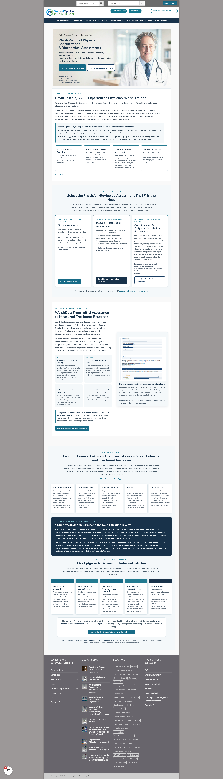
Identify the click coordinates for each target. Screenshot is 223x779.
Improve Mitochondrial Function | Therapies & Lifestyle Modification (99, 757)
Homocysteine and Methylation (97, 678)
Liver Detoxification (121, 724)
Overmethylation (126, 743)
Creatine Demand (120, 678)
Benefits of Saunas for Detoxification (98, 668)
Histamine (130, 709)
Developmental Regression (124, 686)
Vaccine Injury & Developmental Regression (96, 699)
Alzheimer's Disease (121, 666)
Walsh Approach (120, 763)
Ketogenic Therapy (133, 720)
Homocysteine (119, 716)
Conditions (77, 20)
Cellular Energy (127, 670)
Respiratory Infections (122, 751)
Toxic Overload (133, 755)
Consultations (61, 20)
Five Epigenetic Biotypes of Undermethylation (157, 699)
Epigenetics (118, 693)
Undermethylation (121, 759)
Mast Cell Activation (121, 728)
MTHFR (117, 740)
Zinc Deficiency (119, 766)
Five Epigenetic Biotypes (123, 697)
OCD (115, 743)
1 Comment (96, 692)
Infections (130, 716)
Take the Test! (151, 705)
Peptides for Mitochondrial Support (99, 741)
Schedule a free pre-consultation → (133, 291)
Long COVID (135, 724)
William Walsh (133, 763)
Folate (136, 697)
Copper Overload (133, 674)
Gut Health (130, 705)
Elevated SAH (131, 689)
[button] (170, 3)
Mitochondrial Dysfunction (124, 736)
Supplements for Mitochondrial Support (99, 748)
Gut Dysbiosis (119, 705)
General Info (138, 20)
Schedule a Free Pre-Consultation (72, 68)
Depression (118, 682)
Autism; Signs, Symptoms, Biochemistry (95, 687)
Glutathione (129, 701)
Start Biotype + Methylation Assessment (108, 280)
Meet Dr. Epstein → (62, 175)
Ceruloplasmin (119, 674)
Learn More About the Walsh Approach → (112, 479)
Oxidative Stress (120, 747)
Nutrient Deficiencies (130, 740)
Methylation (118, 732)
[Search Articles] (141, 3)
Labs (103, 20)
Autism (116, 670)
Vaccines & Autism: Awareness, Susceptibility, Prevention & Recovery (99, 710)
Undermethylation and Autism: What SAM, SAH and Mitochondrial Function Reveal (99, 730)
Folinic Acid (118, 701)
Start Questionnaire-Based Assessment (146, 280)
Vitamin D (133, 759)
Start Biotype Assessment (69, 281)
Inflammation (118, 720)
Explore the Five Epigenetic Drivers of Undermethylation (111, 632)
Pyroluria (149, 688)
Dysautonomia (119, 689)
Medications (91, 20)
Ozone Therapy (134, 747)
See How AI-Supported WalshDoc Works (72, 428)
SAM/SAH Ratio (119, 755)
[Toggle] (77, 670)
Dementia (132, 678)
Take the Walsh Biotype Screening (101, 68)
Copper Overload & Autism (97, 720)
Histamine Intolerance (122, 713)
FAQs (150, 20)
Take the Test (161, 20)
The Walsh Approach (119, 20)
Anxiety (134, 666)
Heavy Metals (119, 709)
